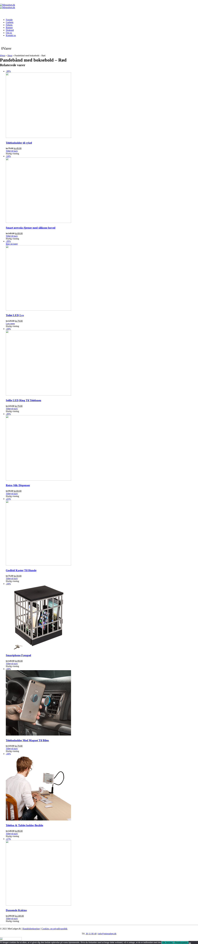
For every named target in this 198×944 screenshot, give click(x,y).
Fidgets (9, 25)
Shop (9, 55)
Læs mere (10, 323)
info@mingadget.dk (107, 933)
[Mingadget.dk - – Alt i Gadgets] (7, 6)
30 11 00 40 (91, 933)
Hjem (2, 55)
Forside (9, 19)
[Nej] (190, 943)
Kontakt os (11, 35)
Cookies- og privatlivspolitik (54, 928)
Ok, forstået (167, 942)
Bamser (9, 27)
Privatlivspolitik (181, 942)
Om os (9, 33)
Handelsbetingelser (31, 928)
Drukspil (10, 30)
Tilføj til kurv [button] (12, 151)
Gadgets (9, 22)
